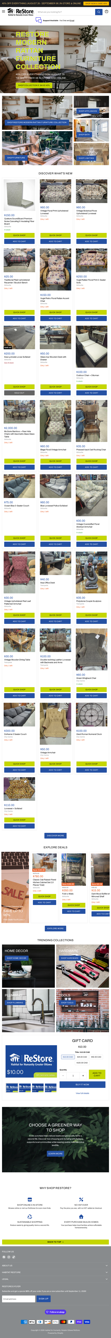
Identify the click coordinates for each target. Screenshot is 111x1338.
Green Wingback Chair (86, 678)
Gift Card (82, 1041)
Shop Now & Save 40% (30, 77)
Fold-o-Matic (68, 894)
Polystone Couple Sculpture (88, 601)
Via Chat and (64, 20)
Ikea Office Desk (47, 583)
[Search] (98, 12)
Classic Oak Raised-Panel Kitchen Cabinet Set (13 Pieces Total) (44, 882)
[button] (7, 59)
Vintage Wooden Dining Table (17, 660)
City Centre (80, 681)
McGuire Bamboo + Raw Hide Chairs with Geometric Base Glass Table (19, 434)
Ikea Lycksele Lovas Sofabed (17, 357)
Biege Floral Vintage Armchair (53, 450)
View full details (82, 1093)
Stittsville (7, 227)
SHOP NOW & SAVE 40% (96, 3)
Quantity (63, 1070)
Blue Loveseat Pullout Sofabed (54, 506)
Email (72, 20)
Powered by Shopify (55, 1333)
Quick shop (19, 235)
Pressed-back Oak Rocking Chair (91, 450)
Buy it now (82, 1084)
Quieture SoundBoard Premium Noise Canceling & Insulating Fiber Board (19, 221)
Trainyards (44, 585)
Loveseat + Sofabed (13, 808)
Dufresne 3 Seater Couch (15, 734)
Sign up (43, 1299)
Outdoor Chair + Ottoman (87, 375)
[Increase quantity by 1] (83, 1075)
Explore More (55, 928)
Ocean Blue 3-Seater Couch (16, 506)
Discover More (55, 836)
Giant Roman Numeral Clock (89, 734)
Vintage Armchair (48, 752)
